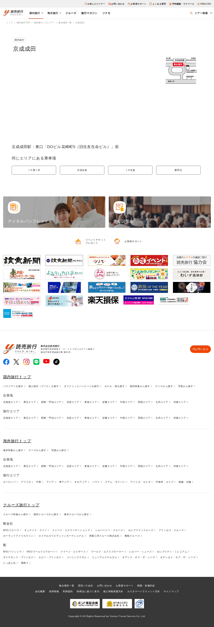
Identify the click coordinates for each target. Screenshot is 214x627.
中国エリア (126, 402)
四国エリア (144, 402)
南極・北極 (185, 482)
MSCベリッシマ (12, 551)
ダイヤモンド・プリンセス (18, 557)
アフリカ (26, 482)
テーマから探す (164, 386)
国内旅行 (34, 13)
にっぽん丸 (9, 563)
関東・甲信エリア (51, 402)
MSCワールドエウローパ (41, 551)
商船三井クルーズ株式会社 (104, 535)
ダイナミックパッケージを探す (81, 386)
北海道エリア (10, 402)
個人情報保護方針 (113, 591)
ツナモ (106, 13)
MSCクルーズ (11, 530)
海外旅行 (52, 13)
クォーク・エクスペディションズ (71, 530)
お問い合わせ (118, 4)
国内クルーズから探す (46, 514)
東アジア (64, 482)
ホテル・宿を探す (114, 386)
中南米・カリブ (164, 482)
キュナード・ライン (35, 530)
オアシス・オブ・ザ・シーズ (138, 557)
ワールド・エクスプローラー (107, 551)
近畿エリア (108, 402)
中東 (38, 482)
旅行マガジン (89, 13)
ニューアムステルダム (104, 557)
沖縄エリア (179, 402)
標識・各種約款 (146, 585)
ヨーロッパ (9, 482)
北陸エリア (73, 402)
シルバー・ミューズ (140, 551)
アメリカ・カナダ (140, 482)
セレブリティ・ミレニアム (172, 551)
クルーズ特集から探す (15, 514)
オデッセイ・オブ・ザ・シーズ (178, 557)
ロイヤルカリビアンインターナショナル (61, 535)
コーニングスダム (77, 557)
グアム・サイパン (115, 482)
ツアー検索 (201, 13)
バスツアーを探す (13, 386)
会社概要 (40, 591)
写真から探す (185, 386)
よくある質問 (159, 4)
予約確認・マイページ (183, 4)
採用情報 (54, 591)
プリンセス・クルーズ (171, 530)
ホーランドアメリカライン (18, 535)
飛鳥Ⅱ (25, 563)
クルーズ (71, 13)
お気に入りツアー (96, 4)
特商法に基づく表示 (88, 591)
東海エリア (90, 402)
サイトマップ (171, 591)
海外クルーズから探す (76, 514)
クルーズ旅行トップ (21, 505)
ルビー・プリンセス (50, 557)
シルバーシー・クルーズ (109, 530)
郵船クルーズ (132, 535)
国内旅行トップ (17, 377)
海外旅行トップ (17, 441)
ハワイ (96, 482)
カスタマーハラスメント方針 (143, 591)
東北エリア (29, 402)
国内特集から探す (140, 386)
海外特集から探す (13, 450)
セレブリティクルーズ (140, 530)
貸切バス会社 (85, 585)
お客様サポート (138, 4)
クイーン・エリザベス (73, 551)
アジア (50, 482)
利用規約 (68, 591)
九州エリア (162, 402)
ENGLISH (206, 4)
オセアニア (80, 482)
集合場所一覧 (66, 585)
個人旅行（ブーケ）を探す (44, 386)
